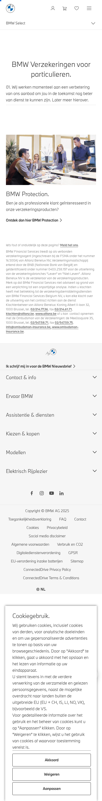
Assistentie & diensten (30, 415)
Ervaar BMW (19, 396)
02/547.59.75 (64, 322)
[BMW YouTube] (51, 493)
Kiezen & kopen (23, 433)
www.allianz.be (45, 314)
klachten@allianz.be (20, 314)
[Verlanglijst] (77, 8)
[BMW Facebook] (31, 493)
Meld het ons (69, 245)
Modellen (16, 452)
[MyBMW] (53, 8)
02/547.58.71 (39, 322)
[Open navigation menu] (89, 8)
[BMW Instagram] (41, 493)
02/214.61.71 (63, 309)
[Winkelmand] (65, 8)
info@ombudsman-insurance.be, (28, 327)
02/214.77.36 (39, 309)
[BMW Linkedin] (61, 493)
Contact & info (21, 377)
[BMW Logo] (10, 8)
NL (43, 589)
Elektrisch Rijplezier (27, 471)
